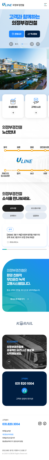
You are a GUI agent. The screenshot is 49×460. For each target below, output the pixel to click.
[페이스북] (45, 423)
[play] (38, 44)
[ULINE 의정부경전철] (13, 4)
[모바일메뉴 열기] (45, 4)
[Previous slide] (11, 44)
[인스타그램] (40, 423)
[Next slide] (32, 44)
